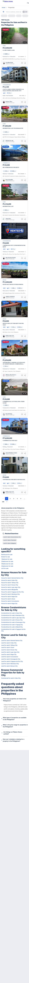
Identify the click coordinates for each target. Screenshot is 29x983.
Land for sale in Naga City (8, 654)
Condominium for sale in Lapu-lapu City (13, 617)
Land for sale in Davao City (9, 650)
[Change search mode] (3, 12)
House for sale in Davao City (9, 585)
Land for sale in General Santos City (11, 640)
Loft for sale (4, 568)
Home (3, 7)
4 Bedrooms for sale (7, 566)
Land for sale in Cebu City (8, 643)
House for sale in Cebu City (9, 580)
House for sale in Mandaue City (10, 594)
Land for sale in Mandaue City (10, 663)
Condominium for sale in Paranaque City (13, 622)
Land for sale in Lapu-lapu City (10, 652)
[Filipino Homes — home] (14, 2)
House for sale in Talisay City (9, 582)
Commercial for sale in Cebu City (11, 678)
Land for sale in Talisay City (9, 645)
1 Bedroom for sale (6, 559)
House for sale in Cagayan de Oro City (12, 592)
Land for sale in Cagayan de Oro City (12, 661)
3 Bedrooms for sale (7, 564)
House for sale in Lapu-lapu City (10, 587)
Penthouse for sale (6, 554)
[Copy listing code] (25, 57)
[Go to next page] (6, 501)
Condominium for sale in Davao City (12, 620)
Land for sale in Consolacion (9, 656)
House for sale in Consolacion (10, 601)
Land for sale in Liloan (7, 647)
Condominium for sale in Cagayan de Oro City (13, 630)
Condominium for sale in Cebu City (11, 613)
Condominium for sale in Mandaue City (12, 615)
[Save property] (22, 63)
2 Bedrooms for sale (7, 561)
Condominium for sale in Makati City (12, 627)
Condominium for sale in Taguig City (12, 624)
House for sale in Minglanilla (9, 589)
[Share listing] (25, 63)
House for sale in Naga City (9, 596)
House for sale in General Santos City (12, 578)
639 (3, 501)
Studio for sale (5, 557)
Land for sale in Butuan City (9, 666)
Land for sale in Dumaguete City (10, 659)
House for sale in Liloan (8, 599)
